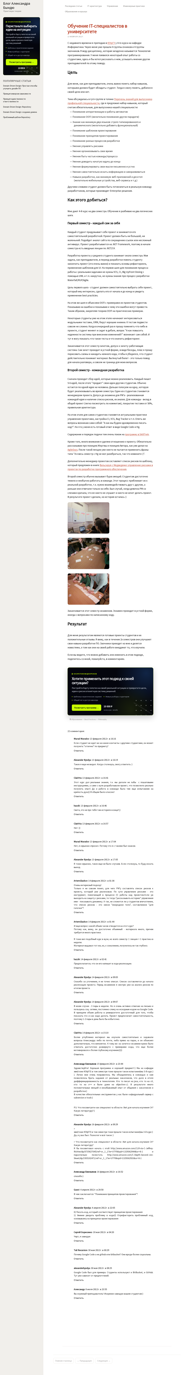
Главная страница (63, 1360)
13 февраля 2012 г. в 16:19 (105, 759)
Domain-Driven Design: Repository (17, 107)
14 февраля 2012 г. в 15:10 (95, 1032)
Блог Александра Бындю (16, 5)
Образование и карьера (76, 11)
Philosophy (102, 719)
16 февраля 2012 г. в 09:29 (105, 1124)
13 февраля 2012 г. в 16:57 (95, 823)
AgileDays (73, 449)
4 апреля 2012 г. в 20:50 (91, 1189)
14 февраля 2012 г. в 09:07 (105, 1001)
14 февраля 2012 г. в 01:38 (101, 880)
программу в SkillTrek (137, 434)
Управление (112, 6)
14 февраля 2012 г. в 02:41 (94, 959)
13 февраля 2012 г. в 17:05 (105, 859)
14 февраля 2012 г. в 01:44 (101, 921)
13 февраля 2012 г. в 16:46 (94, 805)
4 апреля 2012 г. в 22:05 (103, 1207)
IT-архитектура (94, 6)
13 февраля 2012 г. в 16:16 (103, 738)
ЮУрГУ (111, 42)
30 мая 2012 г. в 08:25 (101, 1268)
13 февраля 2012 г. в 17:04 (103, 841)
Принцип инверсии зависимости (17, 93)
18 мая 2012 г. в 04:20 (103, 1232)
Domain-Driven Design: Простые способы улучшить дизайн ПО (20, 87)
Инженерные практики (134, 6)
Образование (76, 719)
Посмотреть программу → (86, 707)
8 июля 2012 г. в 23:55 (96, 1289)
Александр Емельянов (85, 1063)
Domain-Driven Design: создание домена (20, 112)
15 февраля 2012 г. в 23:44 (110, 1063)
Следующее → (103, 1360)
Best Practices (90, 719)
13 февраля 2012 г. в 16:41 (95, 777)
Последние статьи (73, 6)
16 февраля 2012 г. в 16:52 (110, 1171)
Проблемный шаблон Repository (16, 117)
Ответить (79, 750)
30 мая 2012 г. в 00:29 (98, 1250)
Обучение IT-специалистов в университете (97, 28)
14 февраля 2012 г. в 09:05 (105, 977)
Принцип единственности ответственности (14, 100)
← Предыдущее (84, 1360)
